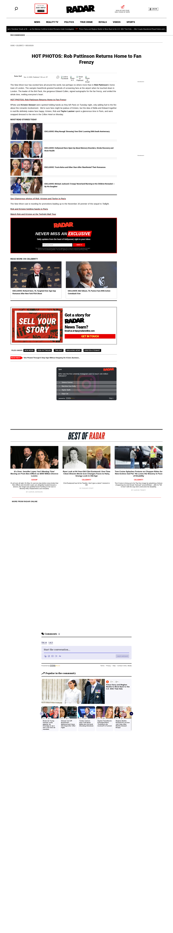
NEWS (37, 22)
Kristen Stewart (92, 350)
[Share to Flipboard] (79, 77)
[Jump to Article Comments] (58, 77)
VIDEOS (117, 22)
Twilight (58, 350)
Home (12, 45)
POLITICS (69, 22)
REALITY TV (52, 22)
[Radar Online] (81, 9)
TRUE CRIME (86, 22)
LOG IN (154, 9)
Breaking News (73, 350)
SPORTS (131, 22)
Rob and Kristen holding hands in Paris (29, 209)
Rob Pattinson (44, 350)
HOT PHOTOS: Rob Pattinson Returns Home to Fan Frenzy (38, 100)
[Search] (16, 10)
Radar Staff (18, 76)
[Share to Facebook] (64, 77)
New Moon (30, 45)
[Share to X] (72, 77)
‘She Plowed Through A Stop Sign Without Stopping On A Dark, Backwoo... (51, 358)
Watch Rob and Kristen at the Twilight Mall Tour (33, 214)
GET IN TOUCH (90, 336)
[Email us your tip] (41, 13)
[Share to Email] (87, 77)
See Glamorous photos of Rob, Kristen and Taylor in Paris (38, 199)
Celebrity (20, 45)
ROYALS (103, 22)
